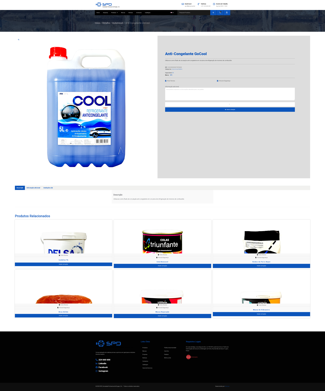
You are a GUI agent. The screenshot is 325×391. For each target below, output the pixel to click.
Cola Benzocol (162, 262)
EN (173, 12)
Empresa (105, 12)
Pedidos (166, 354)
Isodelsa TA (63, 260)
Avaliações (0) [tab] (48, 188)
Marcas (123, 12)
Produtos (113, 12)
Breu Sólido (63, 312)
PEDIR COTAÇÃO (231, 109)
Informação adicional (172, 86)
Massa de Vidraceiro (261, 310)
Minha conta (167, 358)
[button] (19, 39)
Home (98, 12)
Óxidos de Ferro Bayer (261, 262)
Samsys (227, 386)
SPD (171, 75)
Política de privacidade (170, 347)
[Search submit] (213, 12)
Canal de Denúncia (147, 368)
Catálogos (147, 12)
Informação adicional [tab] (33, 188)
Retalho (106, 23)
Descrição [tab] (20, 188)
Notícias (130, 12)
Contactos (139, 12)
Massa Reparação (162, 312)
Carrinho (166, 351)
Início (97, 23)
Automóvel (117, 23)
